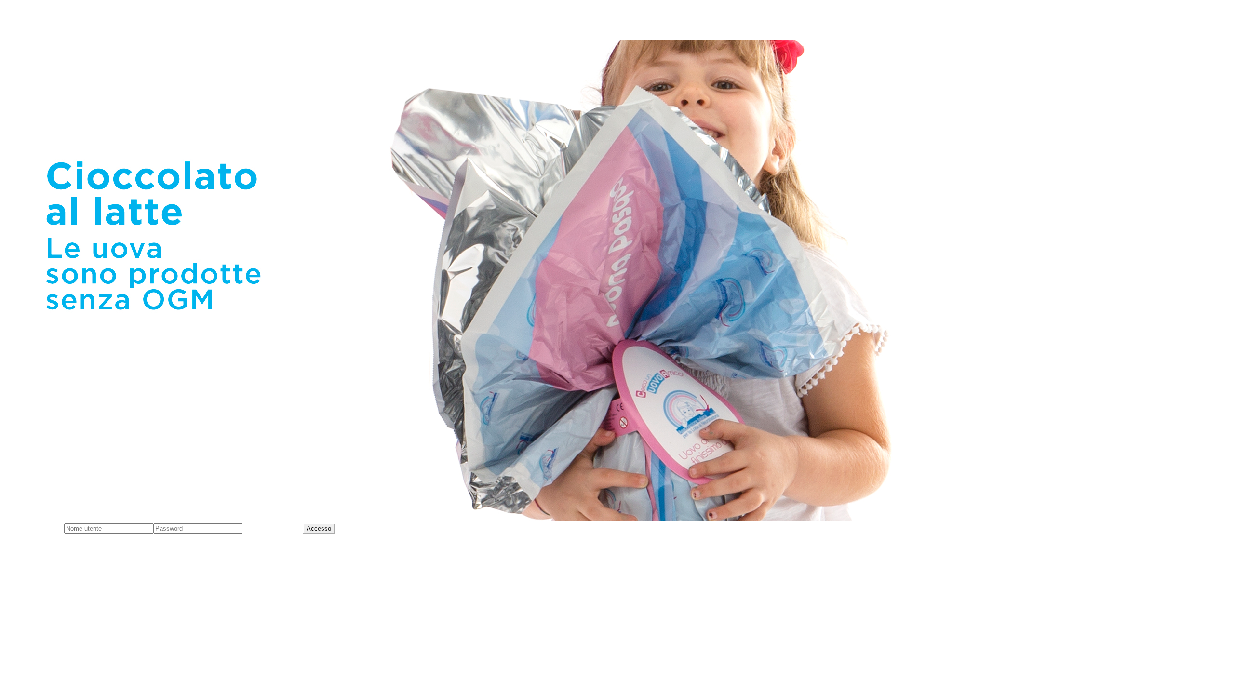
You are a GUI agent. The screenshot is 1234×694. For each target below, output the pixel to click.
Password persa (272, 528)
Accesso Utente (34, 528)
